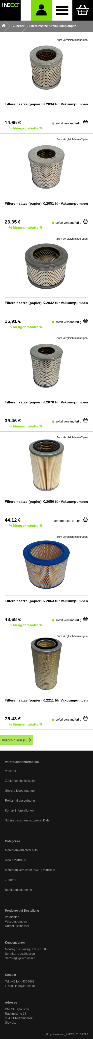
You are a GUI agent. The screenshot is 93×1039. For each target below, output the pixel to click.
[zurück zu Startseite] (3, 26)
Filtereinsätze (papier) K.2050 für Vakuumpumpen (46, 502)
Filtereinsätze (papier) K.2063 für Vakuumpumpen (46, 601)
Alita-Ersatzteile (15, 860)
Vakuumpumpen (16, 921)
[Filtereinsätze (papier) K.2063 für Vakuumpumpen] (46, 564)
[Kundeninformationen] (41, 10)
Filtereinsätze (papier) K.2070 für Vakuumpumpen (46, 402)
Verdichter (12, 917)
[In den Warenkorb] (85, 120)
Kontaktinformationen (19, 810)
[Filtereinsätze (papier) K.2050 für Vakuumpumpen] (46, 465)
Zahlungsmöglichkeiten (20, 781)
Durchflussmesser (17, 926)
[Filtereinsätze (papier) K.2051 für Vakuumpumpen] (46, 167)
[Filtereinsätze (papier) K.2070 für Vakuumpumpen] (46, 366)
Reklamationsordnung (20, 800)
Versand (10, 771)
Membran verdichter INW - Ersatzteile (30, 870)
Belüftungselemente (18, 890)
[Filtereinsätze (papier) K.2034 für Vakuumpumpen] (46, 68)
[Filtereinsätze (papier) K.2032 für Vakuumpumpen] (46, 266)
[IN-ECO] (10, 10)
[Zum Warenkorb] (82, 10)
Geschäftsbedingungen (20, 790)
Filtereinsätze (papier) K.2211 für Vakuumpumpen (46, 700)
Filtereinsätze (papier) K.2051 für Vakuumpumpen (46, 203)
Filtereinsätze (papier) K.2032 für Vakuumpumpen (46, 303)
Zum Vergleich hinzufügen (72, 39)
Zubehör (10, 880)
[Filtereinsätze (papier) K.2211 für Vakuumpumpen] (46, 664)
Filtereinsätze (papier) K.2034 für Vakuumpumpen (46, 104)
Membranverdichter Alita (21, 850)
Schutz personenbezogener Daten (28, 820)
